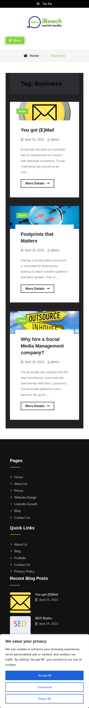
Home (18, 477)
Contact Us (22, 517)
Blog (17, 511)
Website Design (25, 497)
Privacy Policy (24, 571)
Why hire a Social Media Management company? (42, 346)
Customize (44, 687)
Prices (18, 490)
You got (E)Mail (37, 130)
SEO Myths (43, 618)
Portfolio (20, 558)
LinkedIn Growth (25, 504)
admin (55, 139)
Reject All (44, 698)
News (22, 111)
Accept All (44, 675)
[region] (44, 671)
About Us (20, 484)
